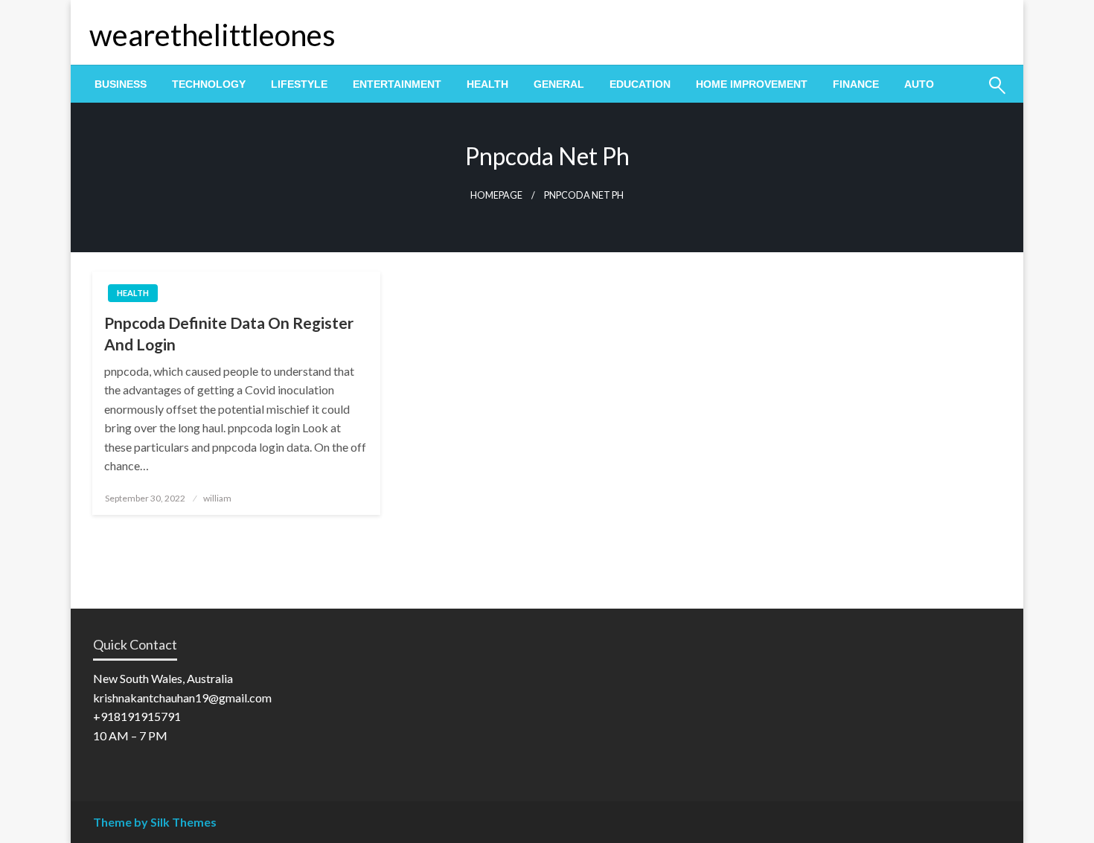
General (559, 84)
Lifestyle (299, 84)
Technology (209, 84)
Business (121, 84)
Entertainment (397, 84)
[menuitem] (120, 84)
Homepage (496, 195)
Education (640, 84)
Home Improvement (751, 84)
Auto (919, 84)
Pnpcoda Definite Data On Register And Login (229, 333)
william (217, 498)
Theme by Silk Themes (155, 822)
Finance (856, 84)
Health (487, 84)
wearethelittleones (212, 35)
